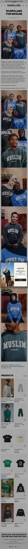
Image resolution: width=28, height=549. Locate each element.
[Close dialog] (26, 263)
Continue (20, 279)
